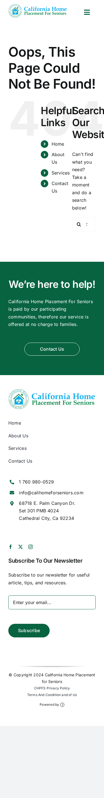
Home (58, 144)
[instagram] (30, 547)
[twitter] (20, 547)
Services (61, 173)
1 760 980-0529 (36, 482)
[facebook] (10, 547)
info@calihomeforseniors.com (51, 492)
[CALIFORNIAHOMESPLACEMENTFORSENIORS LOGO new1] (37, 6)
